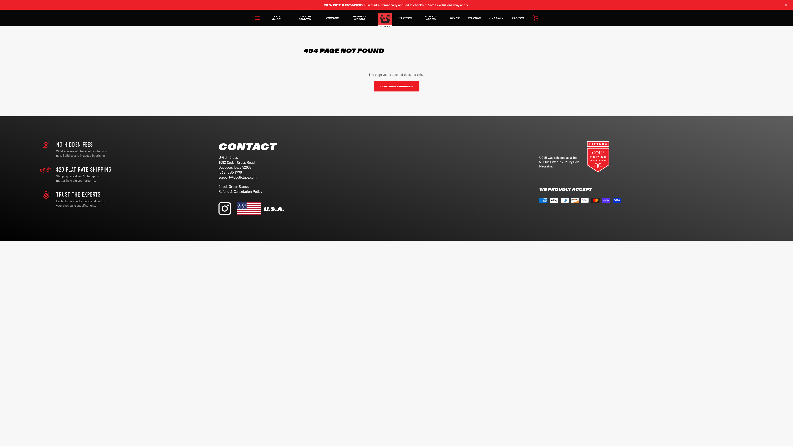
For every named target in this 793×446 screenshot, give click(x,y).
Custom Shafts (305, 17)
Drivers (332, 17)
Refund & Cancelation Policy (240, 191)
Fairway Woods (359, 17)
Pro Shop (276, 17)
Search (518, 17)
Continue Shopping (396, 86)
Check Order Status (233, 186)
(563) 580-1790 (230, 172)
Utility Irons (431, 17)
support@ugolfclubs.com (237, 177)
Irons (455, 17)
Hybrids (405, 17)
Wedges (474, 17)
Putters (496, 17)
